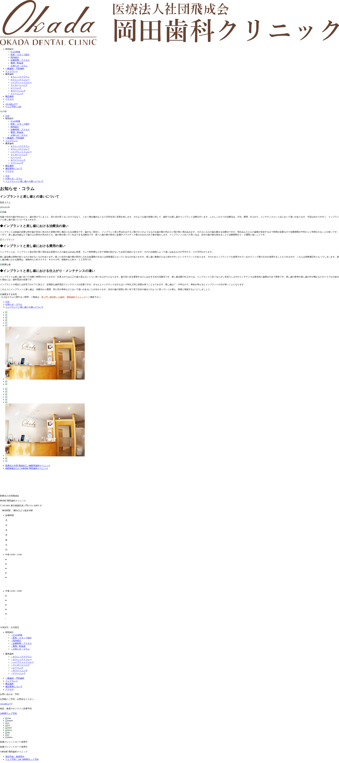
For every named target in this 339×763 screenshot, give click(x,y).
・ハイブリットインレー (22, 662)
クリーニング (17, 93)
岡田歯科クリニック (76, 297)
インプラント (11, 71)
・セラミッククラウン (21, 656)
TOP (7, 116)
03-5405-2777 (11, 104)
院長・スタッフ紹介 (20, 54)
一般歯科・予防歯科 (14, 68)
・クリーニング (18, 673)
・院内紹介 (16, 640)
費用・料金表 (17, 63)
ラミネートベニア (19, 85)
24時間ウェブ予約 (8, 713)
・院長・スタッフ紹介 (21, 638)
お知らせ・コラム (19, 66)
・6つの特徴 (16, 635)
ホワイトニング (18, 91)
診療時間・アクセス (20, 60)
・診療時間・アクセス (21, 643)
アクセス (9, 99)
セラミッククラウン (20, 77)
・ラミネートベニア (20, 665)
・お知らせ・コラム (20, 649)
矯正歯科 (9, 96)
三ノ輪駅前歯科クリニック (27, 465)
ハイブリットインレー (21, 82)
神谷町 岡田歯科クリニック (26, 468)
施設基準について (13, 168)
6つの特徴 (15, 52)
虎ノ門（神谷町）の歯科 (53, 297)
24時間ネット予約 (30, 759)
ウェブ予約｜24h (13, 107)
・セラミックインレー (21, 659)
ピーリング (16, 88)
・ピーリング (17, 668)
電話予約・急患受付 (14, 756)
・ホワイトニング (19, 670)
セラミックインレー (20, 80)
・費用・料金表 (18, 646)
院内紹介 (15, 57)
